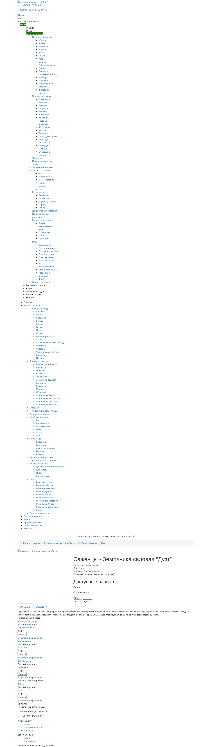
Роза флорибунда (47, 269)
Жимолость (44, 114)
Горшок (77, 587)
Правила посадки (35, 291)
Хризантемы (44, 238)
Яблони (42, 92)
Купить (87, 601)
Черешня (43, 80)
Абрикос (42, 40)
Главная (30, 27)
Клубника (43, 123)
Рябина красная (46, 64)
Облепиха (43, 133)
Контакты (30, 297)
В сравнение (35, 637)
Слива (41, 67)
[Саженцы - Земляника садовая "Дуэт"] (38, 550)
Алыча (41, 43)
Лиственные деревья (43, 167)
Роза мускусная (46, 254)
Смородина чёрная (44, 153)
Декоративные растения (44, 210)
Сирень (42, 204)
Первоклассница (26, 627)
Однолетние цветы (42, 281)
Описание (25, 606)
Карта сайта (30, 740)
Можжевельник (46, 179)
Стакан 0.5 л (83, 592)
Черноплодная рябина (47, 351)
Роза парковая (45, 257)
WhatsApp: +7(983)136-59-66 (32, 9)
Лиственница (45, 176)
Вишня (41, 52)
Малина (42, 130)
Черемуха (43, 77)
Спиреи (42, 207)
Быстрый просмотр (27, 624)
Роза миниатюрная (48, 250)
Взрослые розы (46, 244)
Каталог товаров (34, 33)
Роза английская (46, 247)
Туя (40, 188)
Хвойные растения (41, 170)
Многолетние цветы (42, 219)
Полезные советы (35, 294)
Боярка (42, 49)
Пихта (41, 182)
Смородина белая (47, 136)
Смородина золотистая (44, 141)
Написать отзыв (92, 564)
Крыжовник (44, 126)
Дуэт (102, 543)
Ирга (40, 58)
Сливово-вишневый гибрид (47, 72)
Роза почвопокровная (46, 265)
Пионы (41, 235)
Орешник (37, 157)
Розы (34, 241)
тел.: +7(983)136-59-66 (29, 5)
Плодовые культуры (42, 36)
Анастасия (23, 647)
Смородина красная (44, 147)
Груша (41, 55)
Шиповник (43, 89)
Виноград (43, 105)
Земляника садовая (44, 119)
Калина (42, 61)
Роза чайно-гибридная (44, 274)
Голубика (43, 108)
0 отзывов (78, 564)
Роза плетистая (46, 260)
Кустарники (38, 192)
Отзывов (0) (41, 606)
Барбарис (43, 46)
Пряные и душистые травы (43, 410)
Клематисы (44, 232)
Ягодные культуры (41, 95)
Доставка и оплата (35, 285)
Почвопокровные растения (41, 215)
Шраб (41, 278)
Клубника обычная (87, 543)
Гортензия (43, 198)
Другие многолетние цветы (45, 226)
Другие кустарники (47, 201)
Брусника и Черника (44, 100)
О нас (29, 30)
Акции (29, 288)
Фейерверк (23, 667)
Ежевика (42, 111)
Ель (40, 173)
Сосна (41, 185)
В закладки (23, 637)
